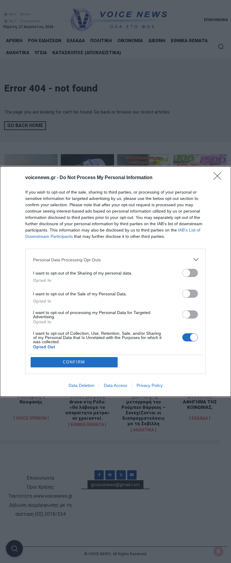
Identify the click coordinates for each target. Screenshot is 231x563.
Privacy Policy (150, 385)
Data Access (115, 385)
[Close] (219, 178)
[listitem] (115, 260)
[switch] (190, 273)
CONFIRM (74, 362)
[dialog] (115, 281)
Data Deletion (81, 385)
